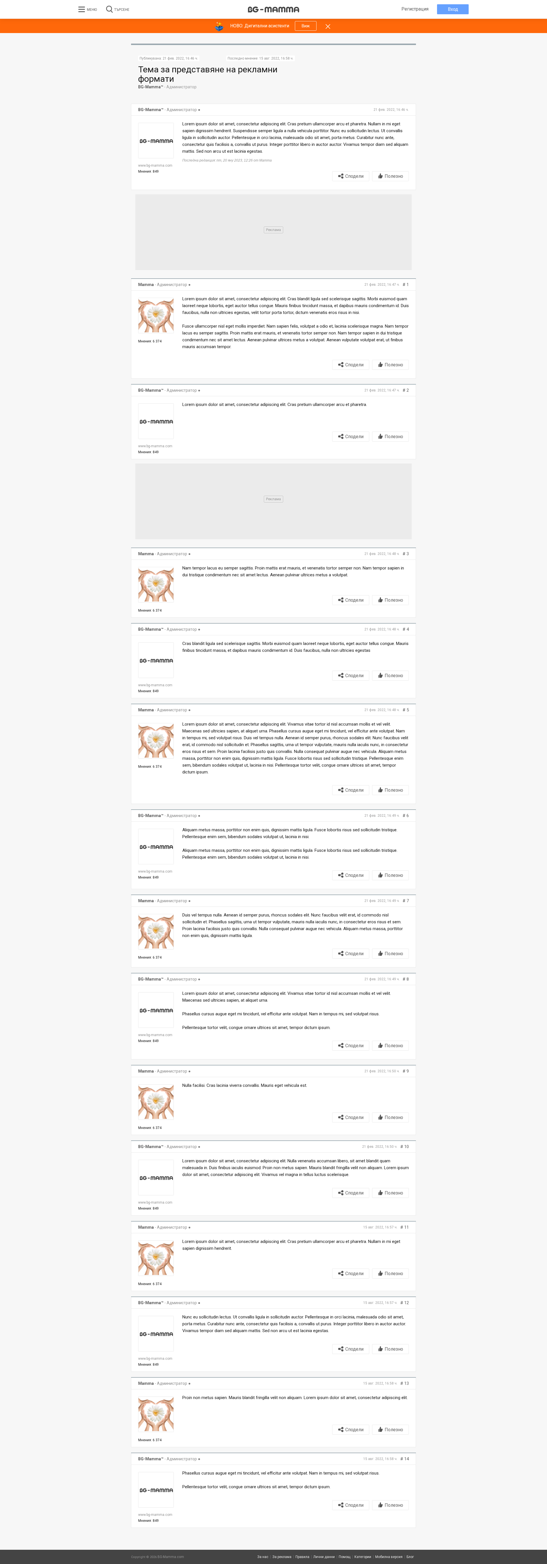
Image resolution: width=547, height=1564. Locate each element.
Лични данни (324, 1557)
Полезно (394, 176)
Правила (302, 1557)
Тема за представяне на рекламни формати (207, 74)
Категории (362, 1557)
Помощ (344, 1557)
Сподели (354, 176)
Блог (410, 1557)
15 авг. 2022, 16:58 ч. (276, 58)
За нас (262, 1557)
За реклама (281, 1557)
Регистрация (414, 9)
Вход (453, 9)
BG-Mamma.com (171, 1557)
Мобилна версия (389, 1557)
